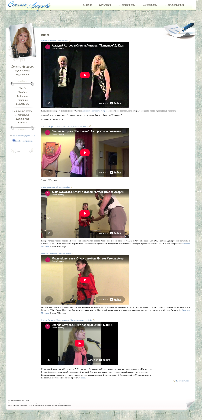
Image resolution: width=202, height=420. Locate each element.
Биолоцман (22, 103)
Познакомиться (175, 4)
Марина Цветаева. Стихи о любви (56, 254)
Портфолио (22, 114)
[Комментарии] (70, 40)
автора (68, 405)
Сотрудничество (22, 110)
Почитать (105, 4)
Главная (87, 4)
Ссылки (22, 122)
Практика (22, 99)
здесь (83, 378)
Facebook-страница (24, 141)
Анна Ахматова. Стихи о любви (55, 187)
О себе (22, 88)
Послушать (150, 4)
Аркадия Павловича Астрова (95, 111)
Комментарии (182, 381)
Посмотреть (127, 4)
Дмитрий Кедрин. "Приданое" (54, 41)
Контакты (22, 118)
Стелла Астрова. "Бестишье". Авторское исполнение (64, 126)
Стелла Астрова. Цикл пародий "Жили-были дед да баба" (66, 320)
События (22, 95)
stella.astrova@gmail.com (24, 136)
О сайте (22, 92)
